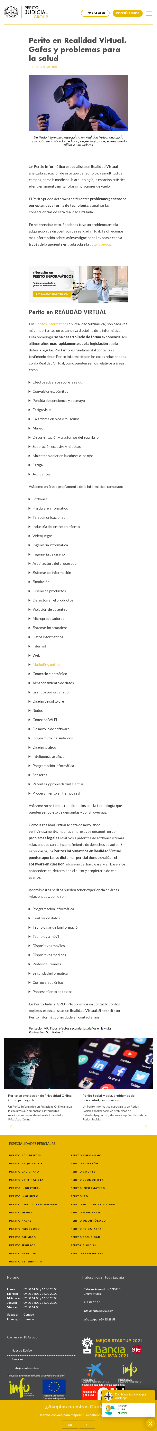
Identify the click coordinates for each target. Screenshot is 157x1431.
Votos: (57, 1032)
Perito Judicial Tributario (94, 1204)
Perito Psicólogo (24, 1228)
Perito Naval (20, 1220)
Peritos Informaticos (51, 324)
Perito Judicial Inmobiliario (34, 1204)
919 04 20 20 (92, 1302)
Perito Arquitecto (25, 1163)
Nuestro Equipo (22, 1350)
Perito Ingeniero (23, 1196)
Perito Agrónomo (86, 1155)
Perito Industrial (24, 1188)
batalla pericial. (101, 244)
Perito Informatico (88, 1188)
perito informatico (43, 66)
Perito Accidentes (25, 1155)
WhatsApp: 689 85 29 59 (100, 1319)
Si (87, 1425)
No (70, 1425)
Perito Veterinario (25, 1261)
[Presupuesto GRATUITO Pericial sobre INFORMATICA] (78, 284)
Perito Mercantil (86, 1212)
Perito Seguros (22, 1245)
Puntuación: (37, 1032)
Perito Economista (87, 1179)
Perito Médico (21, 1212)
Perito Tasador (22, 1253)
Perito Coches (83, 1171)
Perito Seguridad (85, 1237)
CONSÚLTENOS (127, 13)
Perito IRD (79, 1196)
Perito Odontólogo (88, 1220)
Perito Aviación (84, 1163)
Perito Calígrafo (24, 1171)
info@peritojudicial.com (98, 1310)
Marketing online (46, 664)
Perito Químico (22, 1237)
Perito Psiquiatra (86, 1228)
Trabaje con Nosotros (25, 1368)
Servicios (17, 1359)
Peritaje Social (84, 1245)
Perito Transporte (87, 1253)
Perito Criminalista (26, 1179)
